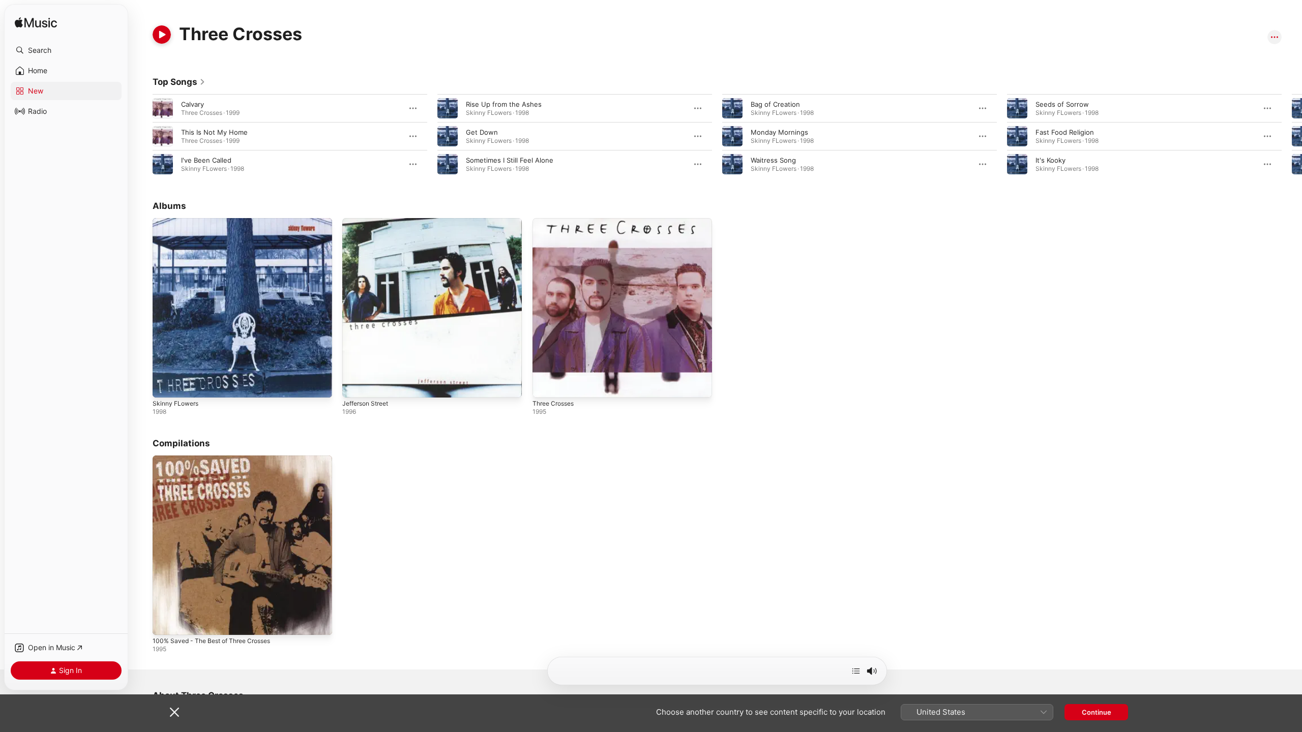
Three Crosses (555, 222)
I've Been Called (206, 160)
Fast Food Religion (1064, 132)
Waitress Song (773, 160)
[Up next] (856, 671)
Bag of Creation (775, 104)
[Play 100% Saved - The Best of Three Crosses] (165, 622)
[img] (36, 23)
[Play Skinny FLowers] (165, 384)
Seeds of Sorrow (1062, 104)
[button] (66, 50)
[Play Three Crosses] (545, 384)
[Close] (174, 712)
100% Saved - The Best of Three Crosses (218, 459)
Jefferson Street (368, 222)
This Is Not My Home (214, 132)
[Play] (162, 34)
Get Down (482, 132)
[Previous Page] (142, 136)
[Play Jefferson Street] (355, 384)
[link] (179, 81)
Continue (1096, 712)
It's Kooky (1050, 160)
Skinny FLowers (178, 222)
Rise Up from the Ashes (504, 104)
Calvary (192, 104)
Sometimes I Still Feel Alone (509, 160)
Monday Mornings (779, 132)
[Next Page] (1292, 136)
